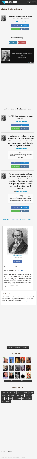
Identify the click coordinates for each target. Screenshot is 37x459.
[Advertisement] (18, 84)
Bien (11, 392)
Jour (26, 398)
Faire (18, 392)
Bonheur (8, 401)
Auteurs (10, 347)
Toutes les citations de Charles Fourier (17, 219)
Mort (30, 398)
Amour (3, 392)
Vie (22, 392)
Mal (23, 398)
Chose (22, 395)
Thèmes (25, 347)
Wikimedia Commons (17, 255)
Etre (15, 392)
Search (17, 347)
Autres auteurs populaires (17, 381)
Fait (7, 392)
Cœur (6, 398)
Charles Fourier (21, 22)
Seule (3, 401)
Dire (3, 398)
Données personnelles (13, 457)
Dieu (10, 398)
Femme (17, 395)
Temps (12, 395)
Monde (26, 392)
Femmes (19, 398)
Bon (14, 398)
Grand (26, 395)
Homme (4, 395)
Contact (23, 457)
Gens (8, 395)
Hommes (31, 392)
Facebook (4, 457)
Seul (31, 395)
